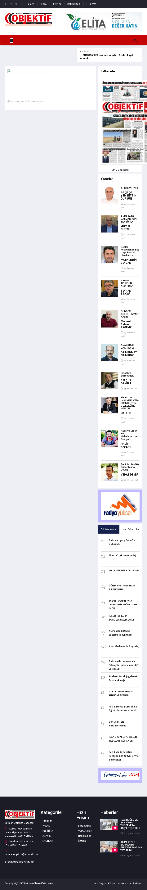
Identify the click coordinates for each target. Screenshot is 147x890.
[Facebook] (21, 4)
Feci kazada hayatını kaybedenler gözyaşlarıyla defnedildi (124, 755)
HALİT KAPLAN (126, 445)
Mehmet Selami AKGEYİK (126, 324)
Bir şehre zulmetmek (127, 374)
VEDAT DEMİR (129, 474)
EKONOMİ (47, 841)
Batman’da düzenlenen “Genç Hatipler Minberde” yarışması (124, 665)
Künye (111, 883)
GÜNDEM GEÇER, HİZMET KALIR (130, 314)
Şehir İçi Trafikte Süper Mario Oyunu (130, 467)
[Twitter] (16, 4)
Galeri (31, 4)
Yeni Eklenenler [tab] (131, 529)
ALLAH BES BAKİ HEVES (127, 346)
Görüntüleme (36, 101)
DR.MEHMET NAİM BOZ (129, 354)
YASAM (46, 826)
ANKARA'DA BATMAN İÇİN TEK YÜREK (128, 219)
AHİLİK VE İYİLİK (130, 188)
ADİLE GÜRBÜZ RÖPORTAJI (124, 570)
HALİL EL (126, 413)
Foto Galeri (84, 826)
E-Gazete (91, 4)
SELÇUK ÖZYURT (126, 382)
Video (44, 4)
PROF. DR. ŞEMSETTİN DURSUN (128, 195)
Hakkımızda (73, 4)
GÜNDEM (47, 821)
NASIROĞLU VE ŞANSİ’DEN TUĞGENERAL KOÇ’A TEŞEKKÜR (130, 823)
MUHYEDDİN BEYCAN (129, 261)
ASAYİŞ (46, 836)
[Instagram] (11, 4)
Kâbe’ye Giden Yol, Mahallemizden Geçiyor (129, 434)
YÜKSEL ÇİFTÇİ (126, 228)
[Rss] (5, 4)
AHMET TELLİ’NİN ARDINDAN (127, 283)
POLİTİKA (47, 831)
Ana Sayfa (84, 51)
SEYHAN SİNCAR (126, 292)
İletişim (57, 4)
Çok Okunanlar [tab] (109, 529)
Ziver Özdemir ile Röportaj (124, 646)
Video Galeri (85, 831)
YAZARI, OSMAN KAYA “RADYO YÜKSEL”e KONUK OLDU (123, 604)
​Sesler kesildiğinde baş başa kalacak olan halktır (130, 251)
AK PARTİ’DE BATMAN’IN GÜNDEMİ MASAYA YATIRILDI (131, 846)
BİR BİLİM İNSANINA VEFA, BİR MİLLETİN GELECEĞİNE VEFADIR (130, 403)
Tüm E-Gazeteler (120, 169)
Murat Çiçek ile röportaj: (122, 555)
